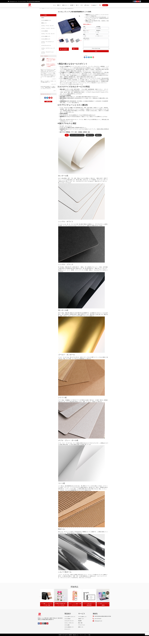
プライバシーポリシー (84, 634)
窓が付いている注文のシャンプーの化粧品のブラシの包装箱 (50, 65)
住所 (97, 34)
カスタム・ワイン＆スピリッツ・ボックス (47, 42)
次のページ (80, 40)
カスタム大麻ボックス (45, 36)
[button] (100, 5)
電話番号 (98, 30)
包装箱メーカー (81, 618)
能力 (77, 5)
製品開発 (80, 620)
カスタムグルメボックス (46, 45)
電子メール (85, 30)
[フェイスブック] (135, 1)
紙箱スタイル (64, 5)
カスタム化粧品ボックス (46, 20)
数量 (84, 34)
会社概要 (71, 5)
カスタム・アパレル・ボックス (47, 25)
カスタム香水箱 (44, 31)
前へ (58, 40)
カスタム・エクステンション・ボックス (47, 49)
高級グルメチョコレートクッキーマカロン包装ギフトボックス (50, 59)
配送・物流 (80, 622)
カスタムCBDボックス (45, 39)
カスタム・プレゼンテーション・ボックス (47, 52)
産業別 (58, 5)
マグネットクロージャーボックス (52, 8)
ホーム (54, 5)
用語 (89, 634)
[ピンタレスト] (138, 1)
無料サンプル (80, 627)
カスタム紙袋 (67, 624)
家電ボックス (44, 23)
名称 (84, 26)
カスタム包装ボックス (82, 616)
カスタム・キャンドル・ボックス (47, 33)
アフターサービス (81, 624)
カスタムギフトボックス (69, 620)
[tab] (67, 135)
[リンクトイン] (47, 98)
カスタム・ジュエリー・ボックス (47, 28)
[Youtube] (137, 1)
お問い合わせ (86, 5)
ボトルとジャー (67, 629)
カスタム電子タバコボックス (70, 616)
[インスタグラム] (133, 1)
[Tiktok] (140, 1)
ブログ (81, 5)
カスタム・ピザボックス (69, 622)
